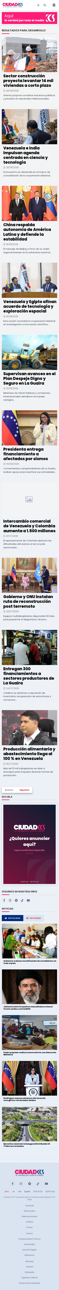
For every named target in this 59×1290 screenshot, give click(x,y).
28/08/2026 (12, 90)
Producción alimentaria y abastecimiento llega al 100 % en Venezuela (29, 753)
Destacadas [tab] (14, 918)
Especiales (29, 1244)
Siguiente (24, 790)
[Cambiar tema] (38, 5)
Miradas (30, 1261)
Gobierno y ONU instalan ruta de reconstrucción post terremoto (28, 601)
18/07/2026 (12, 763)
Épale (27, 1191)
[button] (29, 844)
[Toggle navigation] (53, 5)
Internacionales (29, 1216)
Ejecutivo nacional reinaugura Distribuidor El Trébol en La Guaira (26, 1145)
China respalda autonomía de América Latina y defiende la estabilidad (27, 232)
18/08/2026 (12, 244)
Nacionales (29, 1210)
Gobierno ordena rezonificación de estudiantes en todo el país (29, 962)
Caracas (29, 1205)
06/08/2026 (12, 463)
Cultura (29, 1221)
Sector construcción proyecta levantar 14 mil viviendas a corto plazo (28, 80)
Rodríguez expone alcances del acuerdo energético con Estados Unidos (24, 1099)
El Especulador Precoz (30, 1238)
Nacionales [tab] (35, 918)
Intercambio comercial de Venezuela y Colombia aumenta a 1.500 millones (29, 525)
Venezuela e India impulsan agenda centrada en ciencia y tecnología (25, 155)
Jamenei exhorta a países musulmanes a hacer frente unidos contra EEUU (28, 1007)
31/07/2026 (12, 536)
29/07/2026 (12, 611)
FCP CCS (37, 1191)
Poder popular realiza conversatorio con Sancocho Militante (29, 1053)
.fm (19, 1191)
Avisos (29, 1233)
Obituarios (29, 1255)
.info (6, 1191)
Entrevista (29, 1272)
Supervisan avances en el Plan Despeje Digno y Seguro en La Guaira (29, 378)
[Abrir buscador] (45, 5)
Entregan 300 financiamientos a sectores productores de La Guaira (28, 676)
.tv (13, 1191)
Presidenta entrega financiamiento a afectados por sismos (25, 454)
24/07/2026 (12, 688)
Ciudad (29, 1266)
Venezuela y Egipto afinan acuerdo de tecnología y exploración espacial (29, 306)
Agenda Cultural (29, 1277)
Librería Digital (29, 1249)
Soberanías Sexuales (29, 1283)
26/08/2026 (12, 167)
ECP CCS (50, 1191)
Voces (29, 1227)
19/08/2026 (12, 388)
